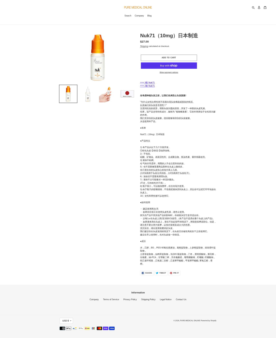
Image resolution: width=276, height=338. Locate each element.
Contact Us (181, 299)
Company (94, 299)
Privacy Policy (130, 299)
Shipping (144, 46)
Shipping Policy (148, 299)
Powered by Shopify (208, 321)
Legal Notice (165, 299)
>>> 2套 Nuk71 (147, 86)
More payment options (169, 72)
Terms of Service (111, 299)
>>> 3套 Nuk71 (147, 82)
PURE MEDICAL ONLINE (190, 321)
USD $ (65, 320)
